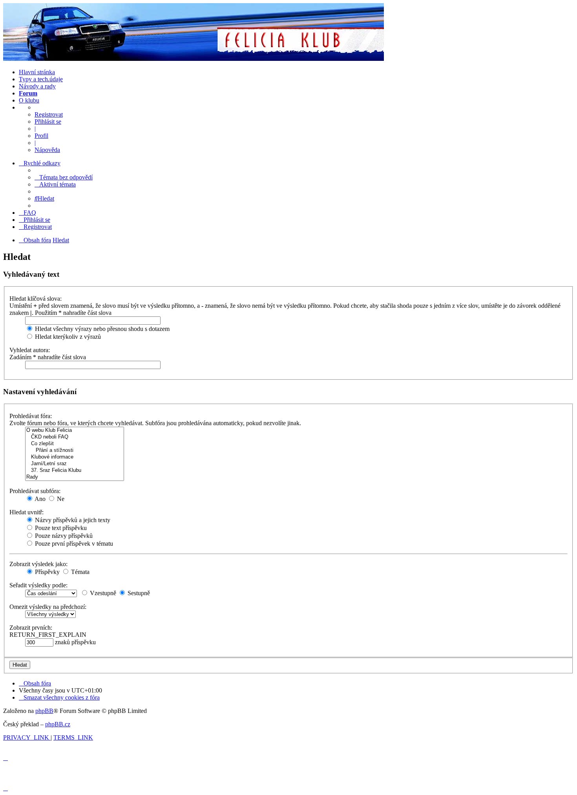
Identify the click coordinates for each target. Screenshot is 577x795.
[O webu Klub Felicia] (75, 430)
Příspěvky (46, 571)
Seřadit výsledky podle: (38, 585)
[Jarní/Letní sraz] (75, 464)
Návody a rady (37, 86)
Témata (79, 571)
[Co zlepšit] (75, 443)
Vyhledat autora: (29, 350)
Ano (39, 498)
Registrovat (49, 114)
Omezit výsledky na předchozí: (47, 606)
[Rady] (75, 477)
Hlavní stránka (37, 72)
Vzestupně (102, 593)
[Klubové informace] (75, 457)
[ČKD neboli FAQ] (75, 437)
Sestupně (138, 593)
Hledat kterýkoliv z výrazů (67, 336)
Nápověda (47, 149)
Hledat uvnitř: (26, 512)
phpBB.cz (57, 724)
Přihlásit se (48, 121)
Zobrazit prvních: (30, 627)
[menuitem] (64, 177)
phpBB (44, 710)
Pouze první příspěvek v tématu (73, 543)
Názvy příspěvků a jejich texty (71, 520)
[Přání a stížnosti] (75, 450)
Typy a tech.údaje (41, 79)
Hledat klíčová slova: (35, 298)
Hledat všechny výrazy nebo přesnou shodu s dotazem (101, 328)
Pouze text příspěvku (60, 528)
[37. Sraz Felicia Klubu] (75, 470)
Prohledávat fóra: (30, 416)
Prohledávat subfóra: (34, 491)
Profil (41, 135)
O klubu (29, 100)
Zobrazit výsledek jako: (38, 564)
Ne (59, 498)
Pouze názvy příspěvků (63, 535)
